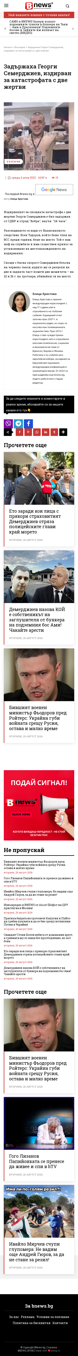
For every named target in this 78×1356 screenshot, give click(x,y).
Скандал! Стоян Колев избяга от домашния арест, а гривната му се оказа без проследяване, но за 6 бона (38, 938)
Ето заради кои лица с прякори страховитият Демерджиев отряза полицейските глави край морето (35, 521)
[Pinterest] (28, 432)
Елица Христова (19, 198)
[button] (69, 6)
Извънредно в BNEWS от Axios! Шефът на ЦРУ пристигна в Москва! (36, 906)
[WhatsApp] (37, 432)
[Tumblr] (54, 432)
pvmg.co (55, 1350)
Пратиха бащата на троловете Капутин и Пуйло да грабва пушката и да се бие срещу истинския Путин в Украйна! (37, 921)
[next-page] (72, 28)
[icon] (8, 424)
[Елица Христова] (19, 338)
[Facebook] (19, 432)
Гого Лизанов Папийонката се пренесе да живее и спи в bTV (38, 879)
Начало (8, 47)
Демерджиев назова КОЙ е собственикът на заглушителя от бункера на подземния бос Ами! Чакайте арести (37, 619)
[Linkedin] (45, 432)
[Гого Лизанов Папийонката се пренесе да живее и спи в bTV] (39, 1123)
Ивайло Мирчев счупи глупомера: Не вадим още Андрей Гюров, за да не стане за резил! (38, 893)
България (20, 47)
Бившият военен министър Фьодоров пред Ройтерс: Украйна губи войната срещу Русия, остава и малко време (38, 718)
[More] (63, 432)
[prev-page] (5, 28)
